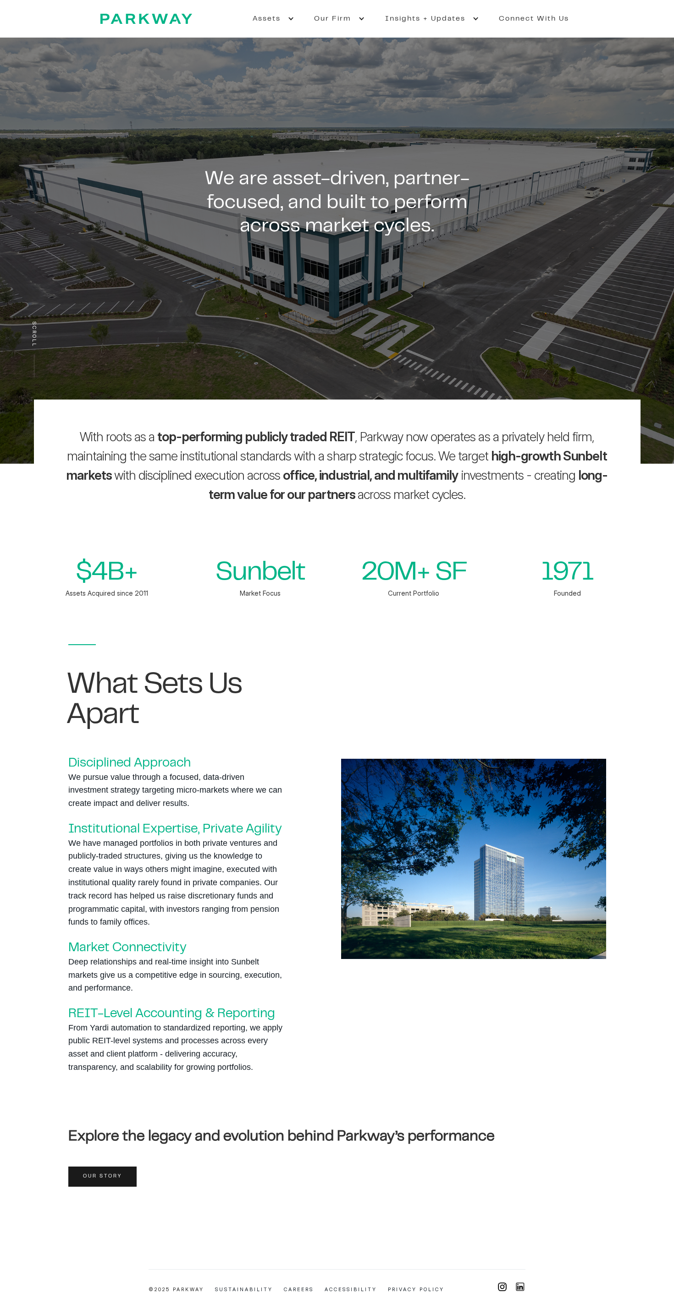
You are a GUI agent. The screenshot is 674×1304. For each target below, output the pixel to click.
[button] (268, 18)
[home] (146, 19)
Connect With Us (534, 19)
